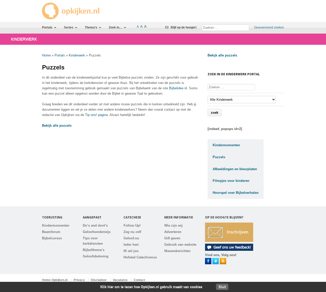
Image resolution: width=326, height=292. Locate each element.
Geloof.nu (131, 238)
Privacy (79, 280)
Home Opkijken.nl (54, 280)
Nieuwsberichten (177, 251)
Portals (60, 55)
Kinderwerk (77, 55)
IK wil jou (131, 251)
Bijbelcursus (52, 238)
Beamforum (51, 232)
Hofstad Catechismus (140, 257)
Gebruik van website (180, 244)
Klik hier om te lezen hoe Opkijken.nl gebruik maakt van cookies (151, 287)
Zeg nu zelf (132, 232)
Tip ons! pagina (96, 115)
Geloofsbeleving (95, 256)
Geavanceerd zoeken (269, 27)
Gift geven (172, 238)
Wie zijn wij (173, 225)
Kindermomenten (55, 225)
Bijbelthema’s (93, 250)
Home (46, 55)
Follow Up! (132, 225)
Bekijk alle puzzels (57, 125)
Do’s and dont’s (95, 225)
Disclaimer (99, 280)
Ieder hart (131, 244)
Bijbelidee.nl (178, 88)
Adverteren (172, 232)
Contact (139, 280)
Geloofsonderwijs (97, 232)
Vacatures (120, 280)
